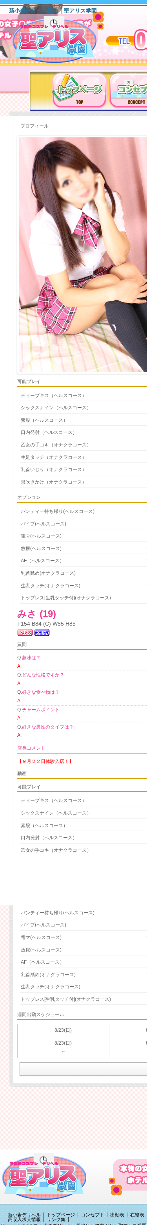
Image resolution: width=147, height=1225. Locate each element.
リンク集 (56, 1219)
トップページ (61, 1215)
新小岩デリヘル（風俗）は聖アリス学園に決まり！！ (64, 42)
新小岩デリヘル (24, 1215)
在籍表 (137, 1215)
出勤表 (117, 1215)
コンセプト (92, 1215)
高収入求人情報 (24, 1219)
